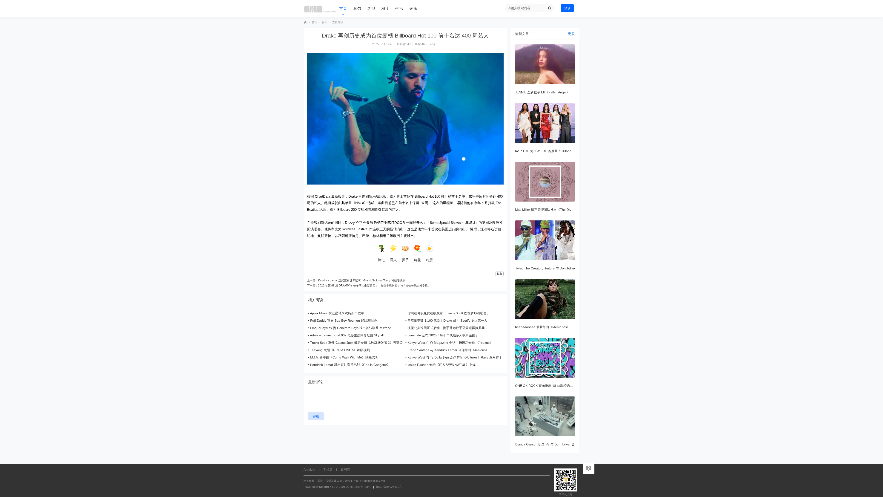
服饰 (357, 8)
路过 (381, 260)
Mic (409, 44)
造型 (371, 8)
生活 (399, 8)
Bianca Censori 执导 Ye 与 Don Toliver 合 (545, 444)
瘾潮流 (305, 22)
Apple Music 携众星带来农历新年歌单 (337, 313)
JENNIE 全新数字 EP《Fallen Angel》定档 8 (547, 92)
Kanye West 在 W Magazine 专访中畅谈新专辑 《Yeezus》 (450, 342)
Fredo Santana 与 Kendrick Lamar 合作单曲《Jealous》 (448, 350)
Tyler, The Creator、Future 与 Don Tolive (545, 268)
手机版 (328, 469)
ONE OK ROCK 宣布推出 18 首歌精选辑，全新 (549, 385)
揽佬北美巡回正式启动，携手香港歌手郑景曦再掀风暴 (446, 328)
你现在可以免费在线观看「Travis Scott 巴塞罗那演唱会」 (448, 313)
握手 (405, 260)
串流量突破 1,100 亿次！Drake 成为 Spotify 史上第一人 (447, 320)
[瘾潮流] (320, 8)
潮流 (385, 8)
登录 (567, 8)
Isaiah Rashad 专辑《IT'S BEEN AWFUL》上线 (441, 365)
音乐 (324, 22)
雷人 (393, 260)
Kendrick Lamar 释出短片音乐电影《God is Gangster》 (350, 365)
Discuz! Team (361, 486)
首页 (343, 8)
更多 (571, 34)
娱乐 (413, 8)
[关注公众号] (588, 468)
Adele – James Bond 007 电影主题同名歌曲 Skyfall (347, 335)
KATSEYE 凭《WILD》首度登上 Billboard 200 (548, 151)
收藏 (499, 273)
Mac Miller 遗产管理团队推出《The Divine (545, 209)
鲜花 (417, 260)
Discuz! (324, 486)
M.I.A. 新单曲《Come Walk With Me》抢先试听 (344, 357)
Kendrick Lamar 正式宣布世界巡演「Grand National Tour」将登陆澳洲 (361, 280)
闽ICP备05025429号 (389, 486)
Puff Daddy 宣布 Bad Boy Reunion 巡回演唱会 (343, 320)
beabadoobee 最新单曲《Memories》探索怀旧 (549, 327)
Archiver (309, 469)
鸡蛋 (429, 260)
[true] (549, 8)
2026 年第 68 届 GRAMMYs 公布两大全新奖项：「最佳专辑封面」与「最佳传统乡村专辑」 (374, 285)
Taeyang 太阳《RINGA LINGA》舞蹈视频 (340, 350)
